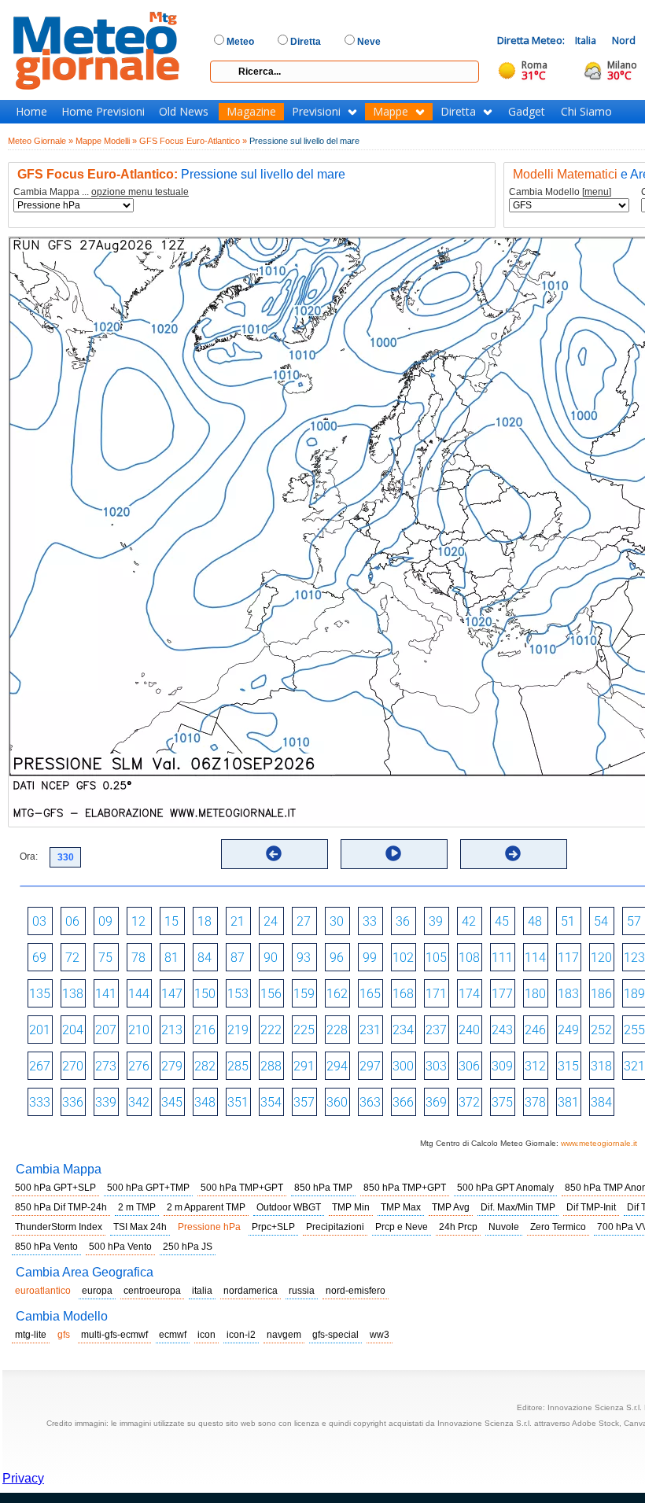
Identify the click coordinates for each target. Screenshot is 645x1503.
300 (403, 1066)
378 (535, 1102)
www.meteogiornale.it (599, 1143)
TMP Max (401, 1207)
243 (502, 1029)
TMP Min (351, 1207)
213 (171, 1029)
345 (171, 1102)
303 (436, 1066)
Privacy (23, 1478)
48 (535, 921)
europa (97, 1290)
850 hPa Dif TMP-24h (61, 1207)
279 (171, 1066)
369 (436, 1102)
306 (469, 1066)
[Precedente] (274, 853)
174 (469, 993)
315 (568, 1066)
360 (337, 1102)
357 (304, 1102)
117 (568, 957)
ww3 (379, 1334)
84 (204, 957)
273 (105, 1066)
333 (39, 1102)
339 (105, 1102)
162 (337, 993)
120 (601, 957)
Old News (183, 111)
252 (601, 1029)
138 (72, 993)
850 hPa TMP (323, 1187)
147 (171, 993)
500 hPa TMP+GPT (242, 1187)
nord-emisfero (355, 1290)
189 (634, 993)
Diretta (458, 111)
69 (39, 957)
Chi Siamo (586, 111)
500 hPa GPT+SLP (55, 1187)
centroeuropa (152, 1290)
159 (304, 993)
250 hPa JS (187, 1246)
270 (72, 1066)
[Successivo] (513, 853)
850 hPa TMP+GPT (404, 1187)
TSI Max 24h (140, 1226)
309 (502, 1066)
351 (238, 1102)
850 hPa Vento (46, 1246)
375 (502, 1102)
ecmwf (172, 1334)
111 (502, 957)
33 (370, 921)
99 (370, 957)
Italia (585, 40)
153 (238, 993)
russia (302, 1290)
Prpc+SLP (273, 1226)
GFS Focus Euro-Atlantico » (193, 141)
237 (436, 1029)
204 (72, 1029)
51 (568, 921)
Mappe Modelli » (106, 141)
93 (304, 957)
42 (469, 921)
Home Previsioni (103, 111)
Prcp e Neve (401, 1226)
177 (502, 993)
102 (403, 957)
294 (337, 1066)
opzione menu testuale (140, 191)
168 (403, 993)
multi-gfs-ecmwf (114, 1334)
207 (105, 1029)
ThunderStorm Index (58, 1226)
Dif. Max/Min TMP (518, 1207)
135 (39, 993)
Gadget (526, 111)
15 (171, 921)
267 (39, 1066)
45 (502, 921)
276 (138, 1066)
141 (105, 993)
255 (634, 1029)
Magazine (251, 111)
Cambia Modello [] (560, 192)
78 (138, 957)
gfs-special (335, 1334)
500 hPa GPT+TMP (148, 1187)
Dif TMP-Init (591, 1207)
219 (238, 1029)
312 (535, 1066)
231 (370, 1029)
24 (271, 921)
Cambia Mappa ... (101, 192)
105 (436, 957)
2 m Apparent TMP (206, 1207)
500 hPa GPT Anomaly (505, 1187)
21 (237, 921)
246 (535, 1029)
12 (138, 921)
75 (105, 957)
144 (138, 993)
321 (634, 1066)
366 (403, 1102)
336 (72, 1102)
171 (436, 993)
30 (337, 921)
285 (238, 1066)
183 (568, 993)
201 (39, 1029)
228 (337, 1029)
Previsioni (316, 111)
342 (138, 1102)
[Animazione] (393, 853)
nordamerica (250, 1290)
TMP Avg (451, 1207)
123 (634, 957)
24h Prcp (458, 1226)
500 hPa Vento (120, 1246)
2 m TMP (137, 1207)
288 (271, 1066)
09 (105, 921)
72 (72, 957)
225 (304, 1029)
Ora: (29, 856)
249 (568, 1029)
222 (271, 1029)
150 (205, 993)
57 (634, 921)
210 (138, 1029)
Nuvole (503, 1226)
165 (370, 993)
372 (469, 1102)
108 (469, 957)
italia (202, 1290)
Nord (624, 40)
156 (271, 993)
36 (403, 921)
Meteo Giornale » (40, 141)
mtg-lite (30, 1334)
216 (205, 1029)
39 (436, 921)
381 (568, 1102)
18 (204, 921)
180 (535, 993)
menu (596, 191)
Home (31, 111)
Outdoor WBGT (288, 1207)
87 (237, 957)
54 (601, 921)
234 (403, 1029)
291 (304, 1066)
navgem (284, 1334)
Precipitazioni (335, 1226)
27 (304, 921)
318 (601, 1066)
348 (205, 1102)
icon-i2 (241, 1334)
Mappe (390, 111)
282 (205, 1066)
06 (72, 921)
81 (171, 957)
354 (271, 1102)
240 (469, 1029)
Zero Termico (558, 1226)
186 (601, 993)
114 (535, 957)
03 (39, 921)
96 (337, 957)
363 (370, 1102)
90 (271, 957)
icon (206, 1334)
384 (601, 1102)
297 (370, 1066)
